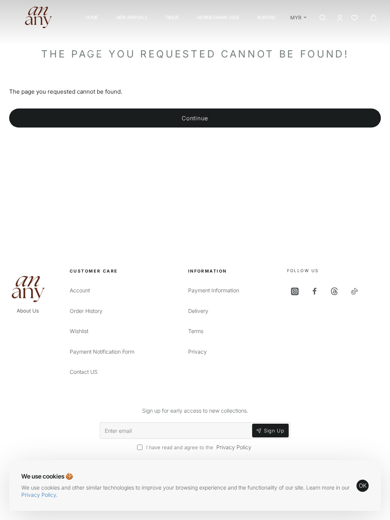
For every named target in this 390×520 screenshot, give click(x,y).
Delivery (198, 311)
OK (363, 485)
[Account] (340, 17)
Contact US (84, 371)
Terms (195, 331)
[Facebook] (315, 291)
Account (80, 290)
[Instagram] (295, 291)
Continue (195, 118)
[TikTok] (355, 291)
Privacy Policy (38, 494)
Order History (86, 311)
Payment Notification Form (102, 351)
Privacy (197, 351)
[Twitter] (335, 291)
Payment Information (213, 290)
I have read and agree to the (198, 447)
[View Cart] (373, 17)
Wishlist (79, 331)
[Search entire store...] (322, 17)
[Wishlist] (355, 17)
